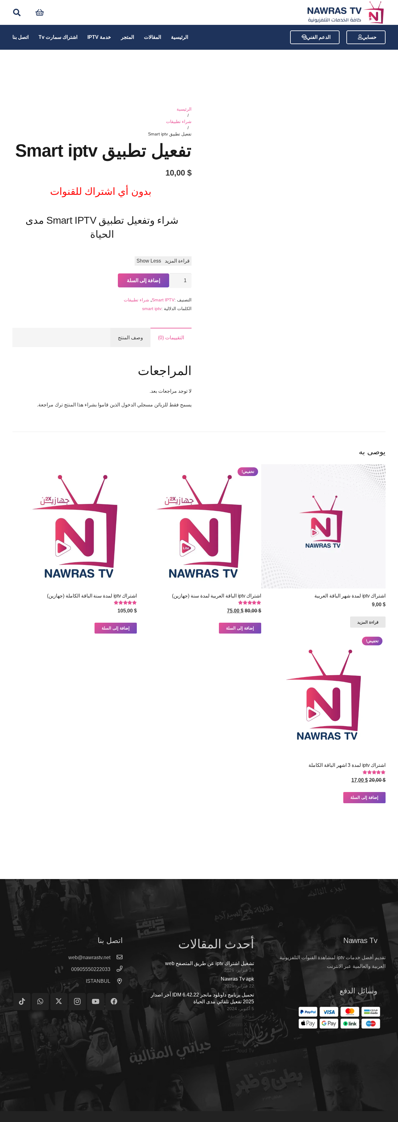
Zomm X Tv (241, 1024)
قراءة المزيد (177, 260)
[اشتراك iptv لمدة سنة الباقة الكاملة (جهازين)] (74, 526)
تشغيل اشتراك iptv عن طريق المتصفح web (209, 963)
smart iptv (151, 308)
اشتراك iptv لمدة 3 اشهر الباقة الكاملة (347, 765)
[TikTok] (21, 1001)
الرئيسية (184, 109)
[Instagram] (77, 1001)
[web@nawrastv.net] (116, 957)
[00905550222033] (116, 969)
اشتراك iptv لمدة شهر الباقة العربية (350, 595)
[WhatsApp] (40, 1001)
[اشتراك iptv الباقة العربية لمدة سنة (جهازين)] (199, 526)
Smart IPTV (163, 299)
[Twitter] (58, 1001)
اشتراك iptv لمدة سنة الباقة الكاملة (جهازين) (92, 595)
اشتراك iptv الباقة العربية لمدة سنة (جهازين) (216, 595)
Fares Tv (244, 1042)
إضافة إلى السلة (143, 280)
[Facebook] (114, 1001)
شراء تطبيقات (179, 121)
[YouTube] (95, 1001)
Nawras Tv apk (237, 979)
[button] (17, 13)
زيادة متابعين (241, 1033)
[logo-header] (345, 12)
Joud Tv (245, 1050)
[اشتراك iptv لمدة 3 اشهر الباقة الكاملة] (323, 696)
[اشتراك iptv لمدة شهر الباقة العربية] (323, 526)
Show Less (149, 260)
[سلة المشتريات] (39, 12)
